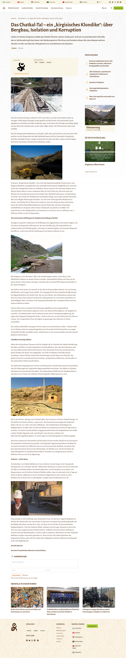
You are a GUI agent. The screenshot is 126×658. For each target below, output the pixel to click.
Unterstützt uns (118, 8)
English (36, 630)
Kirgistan (14, 48)
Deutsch (29, 630)
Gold (36, 62)
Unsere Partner (60, 636)
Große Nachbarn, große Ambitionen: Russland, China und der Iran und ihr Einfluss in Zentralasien (63, 612)
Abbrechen (25, 575)
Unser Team (59, 633)
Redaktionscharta (60, 630)
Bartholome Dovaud (19, 73)
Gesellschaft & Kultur (27, 8)
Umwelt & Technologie (42, 8)
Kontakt (58, 641)
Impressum (59, 638)
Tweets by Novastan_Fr (91, 171)
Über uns (104, 8)
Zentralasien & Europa (57, 8)
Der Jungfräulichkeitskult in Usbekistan (99, 89)
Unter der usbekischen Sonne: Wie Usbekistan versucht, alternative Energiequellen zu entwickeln (100, 63)
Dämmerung (93, 127)
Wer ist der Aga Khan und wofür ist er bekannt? (102, 98)
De (99, 2)
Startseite (13, 18)
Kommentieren (16, 575)
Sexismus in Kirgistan (96, 82)
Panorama (69, 8)
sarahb (27, 73)
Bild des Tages (90, 107)
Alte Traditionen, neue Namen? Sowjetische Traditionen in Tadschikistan (100, 74)
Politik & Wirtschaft (13, 8)
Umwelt (49, 62)
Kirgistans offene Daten (94, 165)
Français (42, 630)
